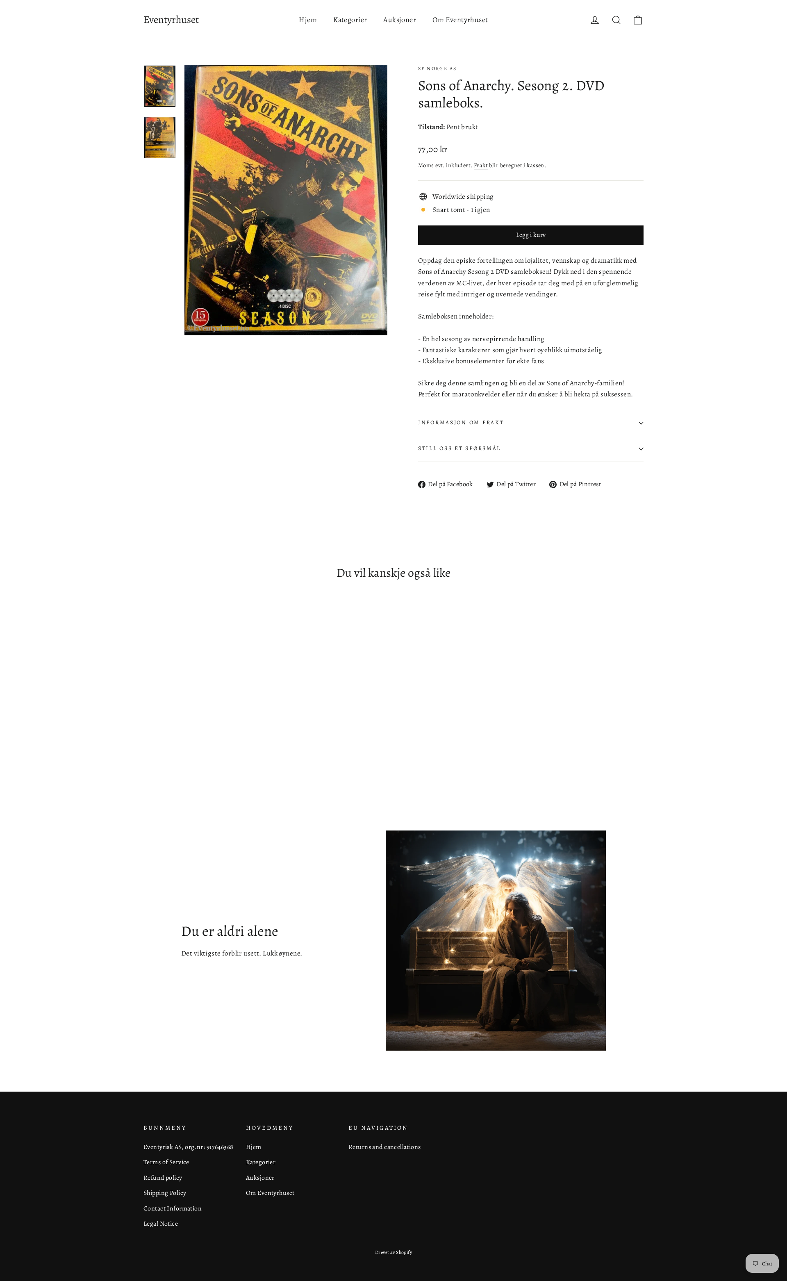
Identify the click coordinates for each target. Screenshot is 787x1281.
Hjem (308, 20)
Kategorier (350, 20)
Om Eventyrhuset (460, 20)
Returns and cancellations (384, 1146)
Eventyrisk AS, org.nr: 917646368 (188, 1146)
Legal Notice (160, 1223)
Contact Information (172, 1208)
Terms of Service (166, 1162)
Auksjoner (399, 20)
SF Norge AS (437, 68)
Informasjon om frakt (461, 422)
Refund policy (162, 1177)
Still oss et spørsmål (459, 448)
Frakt (481, 165)
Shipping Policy (164, 1192)
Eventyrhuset (171, 20)
